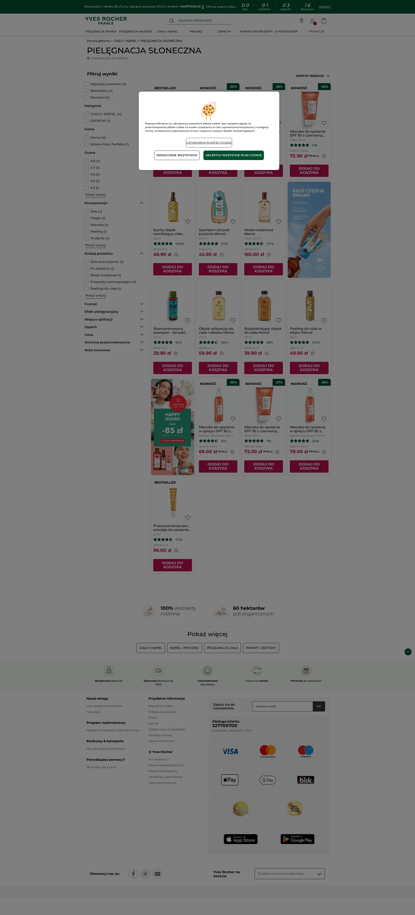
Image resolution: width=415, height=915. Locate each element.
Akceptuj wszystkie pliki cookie (234, 155)
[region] (209, 131)
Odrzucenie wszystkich (176, 155)
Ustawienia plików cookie (209, 142)
